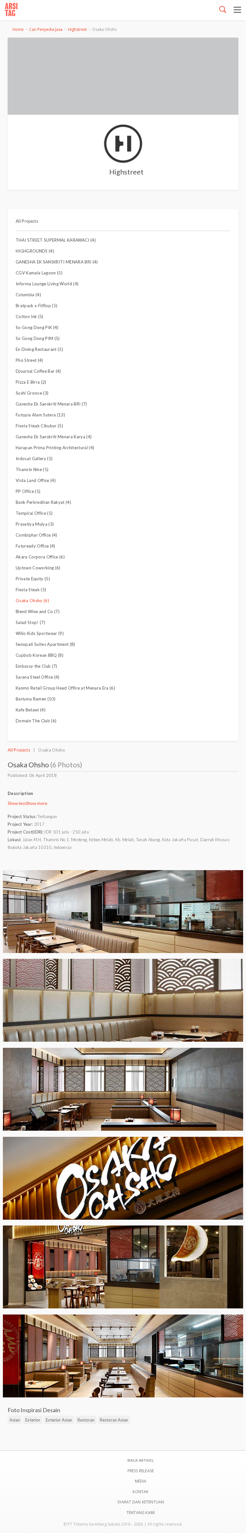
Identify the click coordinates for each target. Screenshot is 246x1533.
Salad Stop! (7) (30, 622)
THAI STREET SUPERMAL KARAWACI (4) (56, 240)
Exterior (32, 1419)
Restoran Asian (114, 1419)
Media (141, 1481)
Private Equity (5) (33, 578)
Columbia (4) (28, 294)
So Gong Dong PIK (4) (37, 327)
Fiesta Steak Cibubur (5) (39, 425)
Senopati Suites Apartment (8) (45, 644)
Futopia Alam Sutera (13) (40, 414)
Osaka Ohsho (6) (32, 600)
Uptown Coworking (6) (38, 567)
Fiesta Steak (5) (31, 589)
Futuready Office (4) (35, 545)
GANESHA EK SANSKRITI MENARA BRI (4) (57, 261)
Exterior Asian (59, 1419)
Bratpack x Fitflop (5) (36, 305)
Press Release (140, 1471)
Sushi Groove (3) (32, 393)
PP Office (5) (28, 491)
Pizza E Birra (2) (31, 382)
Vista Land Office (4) (36, 480)
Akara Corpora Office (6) (40, 556)
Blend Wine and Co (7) (38, 611)
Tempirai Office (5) (34, 513)
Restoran (86, 1419)
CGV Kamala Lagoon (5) (39, 272)
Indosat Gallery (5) (34, 458)
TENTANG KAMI (141, 1512)
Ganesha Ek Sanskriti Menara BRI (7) (51, 403)
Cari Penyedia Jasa (45, 29)
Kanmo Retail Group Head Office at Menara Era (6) (65, 688)
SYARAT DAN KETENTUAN (140, 1502)
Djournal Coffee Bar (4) (38, 371)
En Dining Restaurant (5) (39, 349)
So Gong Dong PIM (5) (38, 338)
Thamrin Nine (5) (32, 469)
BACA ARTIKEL (140, 1460)
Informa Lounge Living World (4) (47, 283)
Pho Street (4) (29, 360)
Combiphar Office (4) (36, 535)
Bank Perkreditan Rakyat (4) (43, 502)
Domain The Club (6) (36, 720)
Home (18, 29)
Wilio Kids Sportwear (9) (40, 633)
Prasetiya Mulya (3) (35, 524)
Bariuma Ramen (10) (35, 698)
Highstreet (77, 29)
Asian (15, 1419)
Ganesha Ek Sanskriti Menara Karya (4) (54, 436)
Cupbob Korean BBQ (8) (39, 655)
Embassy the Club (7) (36, 666)
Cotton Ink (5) (30, 316)
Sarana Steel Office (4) (38, 677)
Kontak (140, 1491)
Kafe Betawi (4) (30, 709)
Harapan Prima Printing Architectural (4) (55, 447)
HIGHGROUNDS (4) (35, 251)
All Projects (27, 221)
